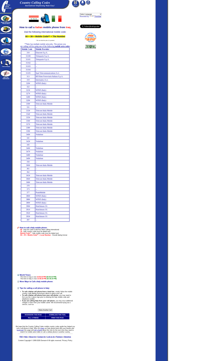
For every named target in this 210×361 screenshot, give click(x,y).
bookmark (20, 330)
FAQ (21, 337)
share (42, 328)
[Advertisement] (45, 255)
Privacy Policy (67, 340)
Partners (59, 337)
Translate (97, 16)
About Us (32, 337)
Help (26, 337)
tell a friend (38, 330)
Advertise (67, 337)
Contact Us (41, 337)
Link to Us (51, 337)
